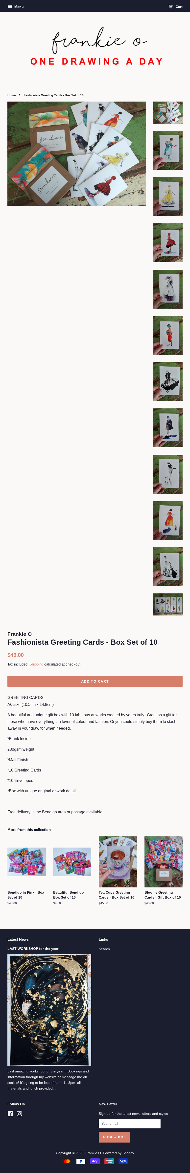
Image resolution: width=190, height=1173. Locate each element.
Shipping (36, 664)
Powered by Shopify (118, 1153)
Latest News (18, 939)
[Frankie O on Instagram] (19, 1115)
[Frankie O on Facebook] (10, 1115)
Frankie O (93, 1153)
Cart (179, 7)
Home (11, 95)
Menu (18, 7)
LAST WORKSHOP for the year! (33, 949)
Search (104, 949)
